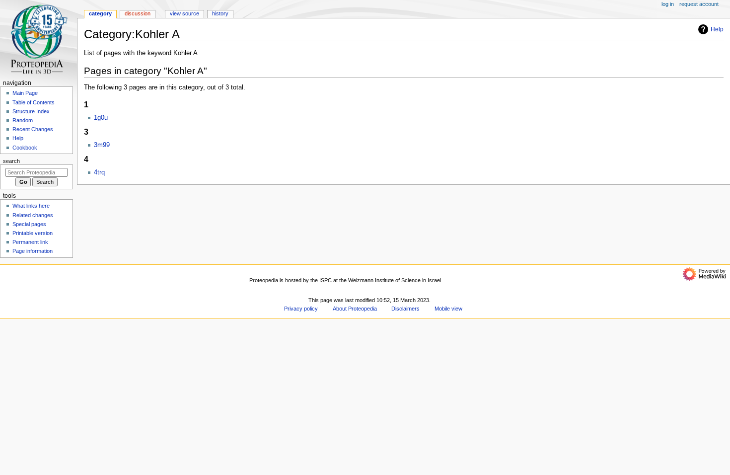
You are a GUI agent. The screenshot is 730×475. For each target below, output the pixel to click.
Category (100, 13)
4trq (99, 172)
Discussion (137, 13)
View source (184, 13)
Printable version (32, 233)
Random (22, 120)
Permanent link (30, 242)
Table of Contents (33, 102)
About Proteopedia (355, 309)
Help (717, 29)
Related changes (32, 215)
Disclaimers (405, 309)
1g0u (101, 117)
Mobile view (448, 309)
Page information (32, 251)
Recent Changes (32, 129)
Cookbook (24, 148)
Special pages (29, 224)
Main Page (25, 93)
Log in (667, 4)
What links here (31, 206)
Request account (699, 4)
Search (11, 161)
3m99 (102, 145)
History (220, 13)
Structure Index (31, 111)
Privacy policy (301, 309)
